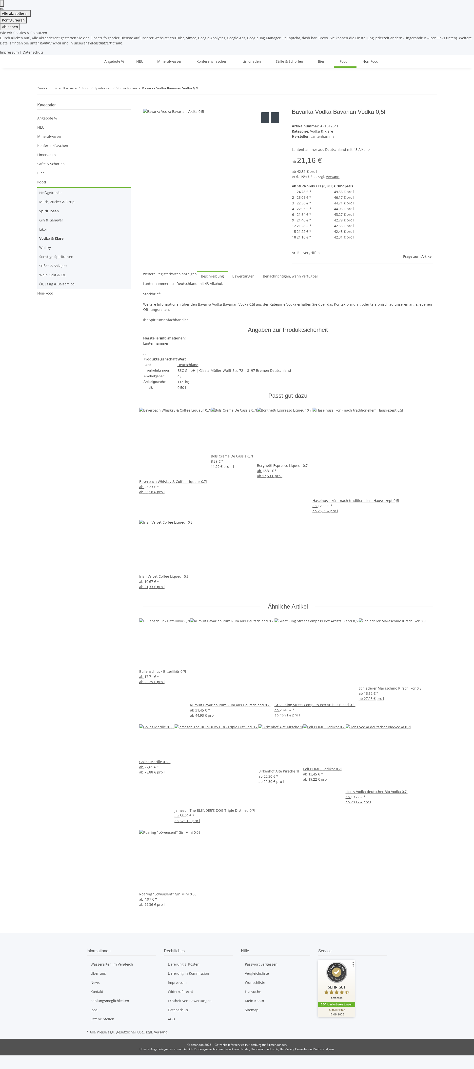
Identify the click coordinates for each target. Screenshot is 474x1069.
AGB (171, 1019)
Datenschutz (33, 52)
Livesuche (253, 991)
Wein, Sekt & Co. (52, 275)
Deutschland (188, 364)
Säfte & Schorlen (51, 163)
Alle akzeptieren (15, 13)
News (95, 982)
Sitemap (251, 1010)
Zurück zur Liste (48, 88)
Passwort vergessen (261, 964)
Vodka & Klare (321, 131)
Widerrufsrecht (180, 991)
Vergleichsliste (257, 973)
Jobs (94, 1010)
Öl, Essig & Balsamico (56, 284)
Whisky (45, 247)
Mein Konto (254, 1000)
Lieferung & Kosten (183, 964)
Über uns (98, 973)
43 (179, 376)
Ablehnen (10, 26)
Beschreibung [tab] (212, 276)
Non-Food (45, 293)
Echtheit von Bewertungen (190, 1000)
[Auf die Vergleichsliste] (265, 117)
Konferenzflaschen (52, 145)
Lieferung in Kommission (188, 973)
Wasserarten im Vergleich (112, 964)
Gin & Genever (51, 220)
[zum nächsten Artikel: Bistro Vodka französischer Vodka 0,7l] (211, 89)
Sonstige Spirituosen (56, 256)
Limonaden (46, 154)
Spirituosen (49, 211)
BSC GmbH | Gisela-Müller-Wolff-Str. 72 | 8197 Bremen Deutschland (234, 370)
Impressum (9, 52)
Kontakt (97, 991)
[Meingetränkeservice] (93, 61)
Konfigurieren (13, 20)
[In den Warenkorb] (147, 105)
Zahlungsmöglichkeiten (110, 1000)
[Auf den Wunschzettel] (275, 117)
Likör (43, 229)
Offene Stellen (102, 1019)
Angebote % (47, 118)
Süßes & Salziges (53, 265)
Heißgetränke (50, 192)
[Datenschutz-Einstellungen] (2, 3)
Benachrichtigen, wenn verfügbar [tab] (290, 276)
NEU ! (41, 127)
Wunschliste (255, 982)
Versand (332, 176)
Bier (40, 173)
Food (41, 182)
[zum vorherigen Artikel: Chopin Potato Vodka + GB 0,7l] (202, 89)
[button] (84, 136)
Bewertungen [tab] (243, 276)
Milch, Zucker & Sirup (57, 201)
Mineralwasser (49, 136)
